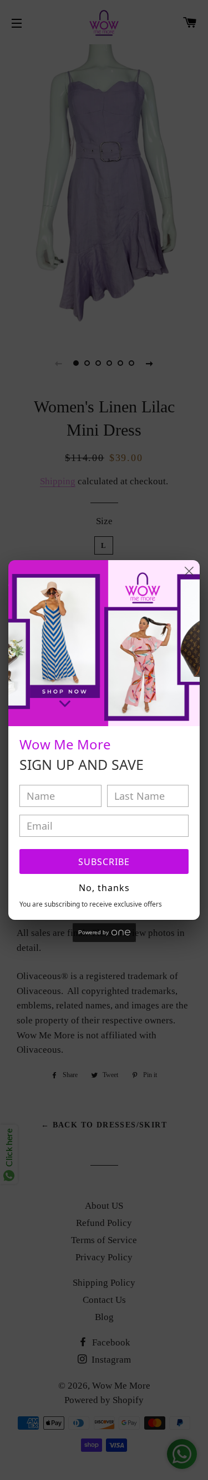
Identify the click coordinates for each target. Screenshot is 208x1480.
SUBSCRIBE (104, 862)
